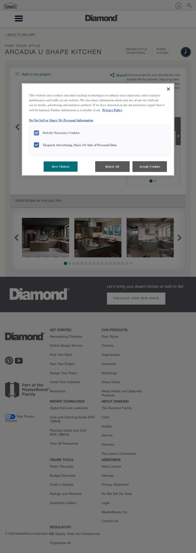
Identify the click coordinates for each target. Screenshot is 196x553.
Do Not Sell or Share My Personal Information (61, 120)
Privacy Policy (112, 110)
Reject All (112, 166)
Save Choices (61, 166)
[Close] (168, 89)
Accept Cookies (149, 166)
